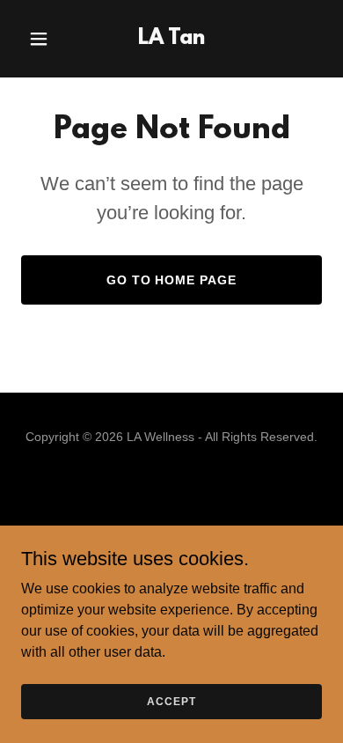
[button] (43, 38)
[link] (171, 39)
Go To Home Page (171, 280)
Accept (171, 701)
